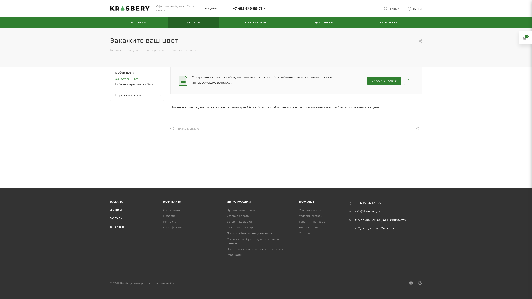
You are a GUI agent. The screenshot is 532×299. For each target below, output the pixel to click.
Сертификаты (172, 227)
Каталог (117, 201)
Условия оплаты (238, 215)
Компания (172, 201)
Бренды (117, 226)
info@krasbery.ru (368, 211)
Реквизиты (234, 254)
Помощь (307, 201)
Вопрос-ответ (308, 227)
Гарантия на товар (240, 227)
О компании (172, 210)
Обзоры (304, 233)
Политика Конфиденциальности (249, 233)
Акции (116, 210)
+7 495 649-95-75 (248, 9)
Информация (239, 201)
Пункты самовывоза (241, 210)
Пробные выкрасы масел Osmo (134, 84)
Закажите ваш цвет (126, 79)
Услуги (116, 218)
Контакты (169, 221)
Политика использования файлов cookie (255, 249)
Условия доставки (239, 221)
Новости (169, 215)
